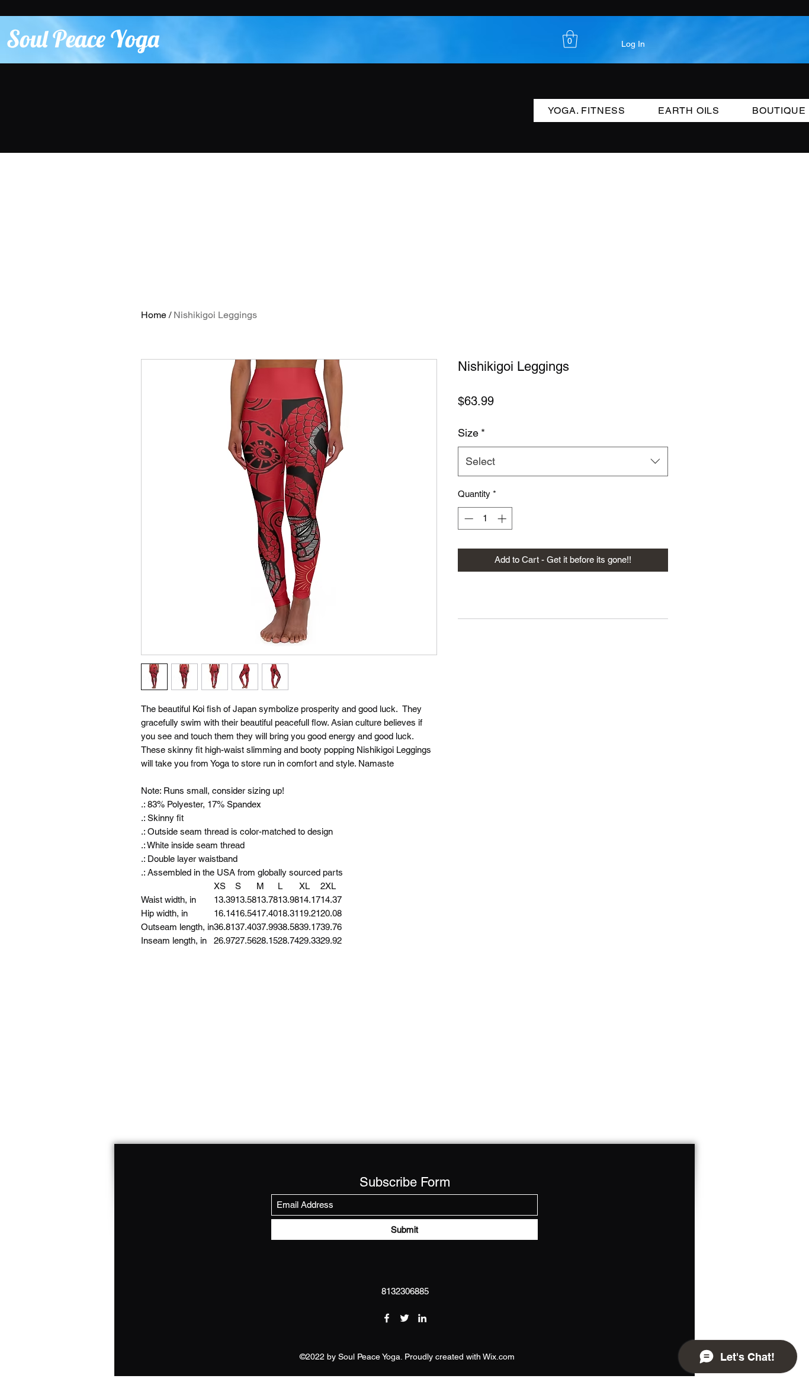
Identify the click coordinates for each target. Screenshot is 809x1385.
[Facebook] (387, 1318)
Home (153, 314)
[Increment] (503, 519)
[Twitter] (404, 1318)
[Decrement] (468, 519)
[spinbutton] (485, 519)
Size (471, 433)
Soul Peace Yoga (83, 38)
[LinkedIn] (422, 1318)
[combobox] (563, 461)
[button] (570, 39)
